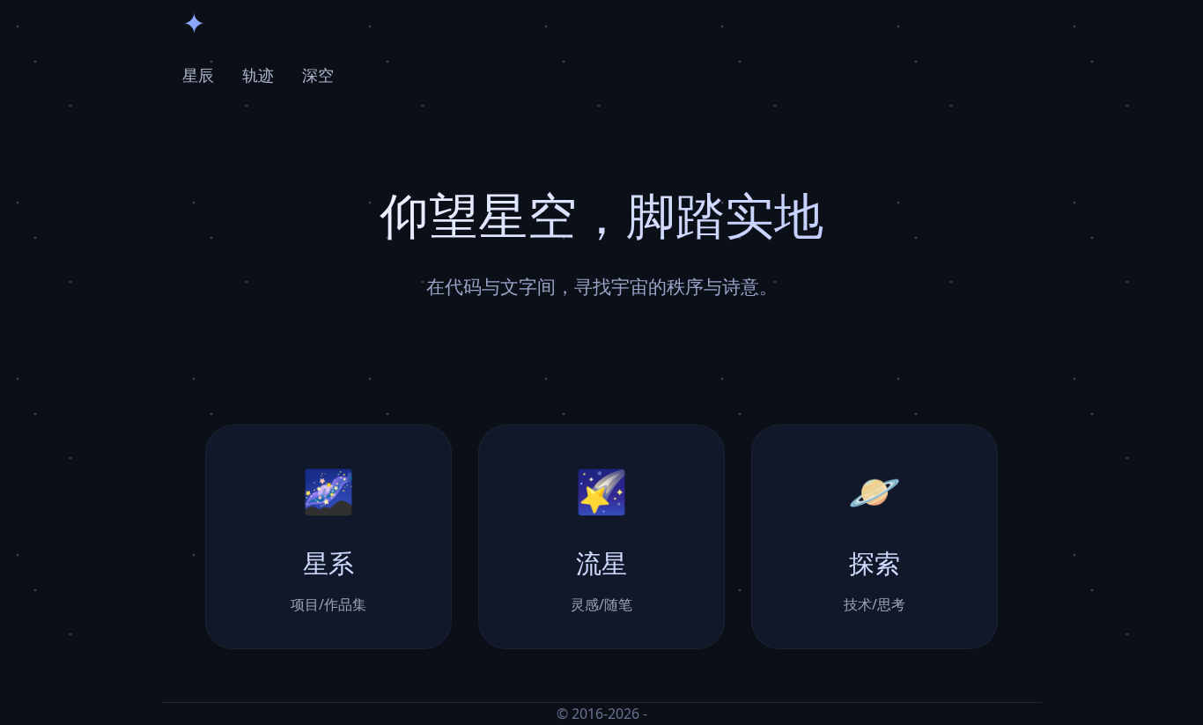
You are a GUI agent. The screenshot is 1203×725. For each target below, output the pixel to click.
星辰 (198, 74)
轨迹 (258, 74)
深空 (318, 74)
